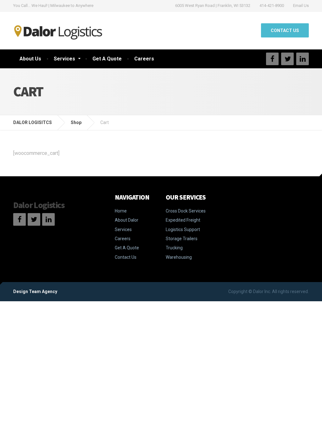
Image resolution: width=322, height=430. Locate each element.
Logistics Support (183, 229)
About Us (30, 59)
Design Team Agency (35, 291)
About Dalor (126, 220)
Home (121, 210)
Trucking (174, 247)
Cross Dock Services (186, 210)
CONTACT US (285, 30)
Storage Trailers (181, 238)
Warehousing (179, 257)
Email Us (301, 5)
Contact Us (125, 257)
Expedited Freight (183, 220)
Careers (144, 59)
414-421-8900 (271, 5)
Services (64, 59)
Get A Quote (107, 59)
